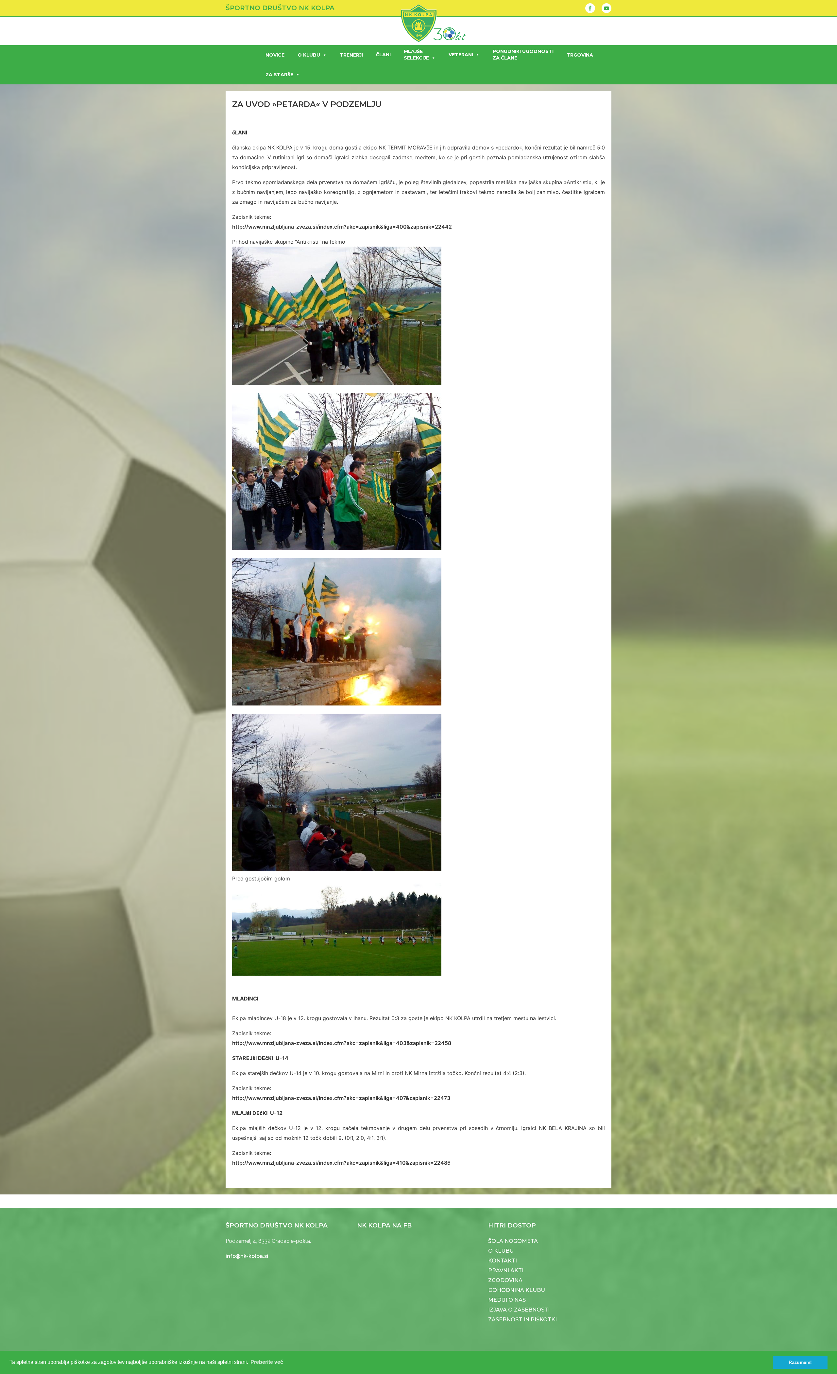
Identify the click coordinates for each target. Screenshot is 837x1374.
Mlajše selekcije (416, 54)
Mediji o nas (507, 1300)
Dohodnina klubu (516, 1290)
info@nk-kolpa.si (247, 1256)
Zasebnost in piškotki (522, 1319)
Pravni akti (505, 1270)
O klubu (309, 55)
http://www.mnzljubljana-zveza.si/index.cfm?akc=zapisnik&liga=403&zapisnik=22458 (341, 1043)
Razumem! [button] (800, 1362)
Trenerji (351, 55)
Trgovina (580, 55)
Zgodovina (505, 1280)
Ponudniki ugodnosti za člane (523, 54)
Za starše (279, 75)
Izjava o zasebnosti (519, 1310)
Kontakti (502, 1261)
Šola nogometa (513, 1241)
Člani (383, 55)
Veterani (461, 55)
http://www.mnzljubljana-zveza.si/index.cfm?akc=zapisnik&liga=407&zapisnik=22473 (341, 1098)
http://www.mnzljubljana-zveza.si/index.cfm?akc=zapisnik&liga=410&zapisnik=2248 (339, 1162)
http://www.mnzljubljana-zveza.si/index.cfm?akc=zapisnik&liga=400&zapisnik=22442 (342, 226)
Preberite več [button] (266, 1362)
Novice (274, 55)
